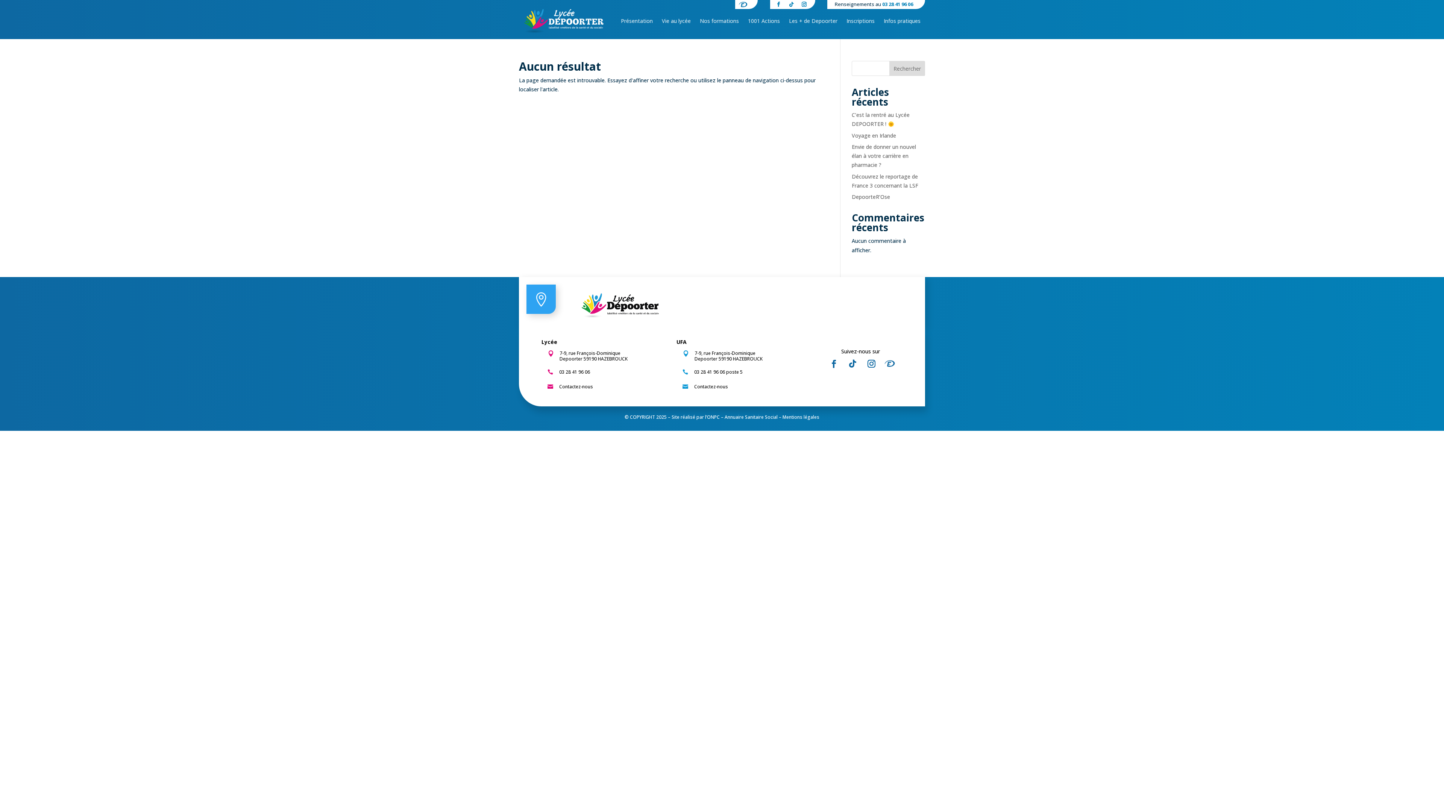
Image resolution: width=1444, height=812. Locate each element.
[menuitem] (636, 21)
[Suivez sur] (892, 364)
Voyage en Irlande (874, 135)
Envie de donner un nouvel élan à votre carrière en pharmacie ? (884, 155)
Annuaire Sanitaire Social (751, 417)
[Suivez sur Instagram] (871, 364)
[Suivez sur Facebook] (834, 364)
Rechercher (907, 68)
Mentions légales (801, 417)
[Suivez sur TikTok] (852, 364)
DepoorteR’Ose (871, 196)
